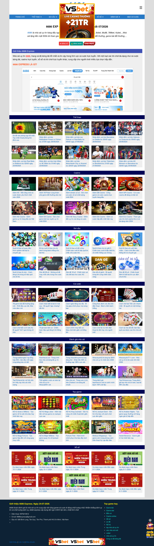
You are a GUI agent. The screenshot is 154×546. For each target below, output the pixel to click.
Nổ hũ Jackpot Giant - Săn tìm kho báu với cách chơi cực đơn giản (102, 413)
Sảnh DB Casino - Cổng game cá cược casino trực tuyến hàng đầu (102, 194)
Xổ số (100, 17)
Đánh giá (115, 17)
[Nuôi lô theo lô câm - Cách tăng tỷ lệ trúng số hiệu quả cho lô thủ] (24, 269)
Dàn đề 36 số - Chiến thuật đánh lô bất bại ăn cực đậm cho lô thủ (129, 274)
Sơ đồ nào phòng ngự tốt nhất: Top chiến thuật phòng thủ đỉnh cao (24, 137)
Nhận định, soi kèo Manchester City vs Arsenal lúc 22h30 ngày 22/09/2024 (76, 163)
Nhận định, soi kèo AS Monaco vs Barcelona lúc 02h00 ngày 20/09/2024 (128, 163)
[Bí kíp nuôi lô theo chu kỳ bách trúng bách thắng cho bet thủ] (50, 245)
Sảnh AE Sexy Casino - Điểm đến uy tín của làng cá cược (77, 217)
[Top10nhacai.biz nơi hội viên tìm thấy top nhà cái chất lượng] (24, 377)
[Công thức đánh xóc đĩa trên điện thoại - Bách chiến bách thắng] (103, 300)
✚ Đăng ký (64, 43)
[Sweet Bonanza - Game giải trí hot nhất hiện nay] (130, 432)
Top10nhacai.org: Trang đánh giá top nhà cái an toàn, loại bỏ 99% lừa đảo (130, 382)
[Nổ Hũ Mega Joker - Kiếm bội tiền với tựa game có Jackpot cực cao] (50, 408)
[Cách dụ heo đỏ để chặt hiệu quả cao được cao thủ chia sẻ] (130, 324)
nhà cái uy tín (111, 536)
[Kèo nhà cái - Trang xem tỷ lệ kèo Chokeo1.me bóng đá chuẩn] (77, 377)
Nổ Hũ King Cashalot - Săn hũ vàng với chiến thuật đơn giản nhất (77, 413)
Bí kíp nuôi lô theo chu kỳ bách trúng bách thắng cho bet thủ (49, 250)
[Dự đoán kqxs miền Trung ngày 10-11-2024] (77, 464)
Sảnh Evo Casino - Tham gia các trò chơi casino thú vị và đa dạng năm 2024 (129, 218)
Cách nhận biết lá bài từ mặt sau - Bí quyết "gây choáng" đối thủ (49, 305)
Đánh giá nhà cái (77, 339)
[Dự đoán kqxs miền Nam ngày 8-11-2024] (77, 486)
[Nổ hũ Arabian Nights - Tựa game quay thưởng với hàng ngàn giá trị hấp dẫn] (130, 408)
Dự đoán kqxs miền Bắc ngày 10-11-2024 (24, 468)
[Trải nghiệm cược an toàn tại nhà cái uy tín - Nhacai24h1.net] (50, 377)
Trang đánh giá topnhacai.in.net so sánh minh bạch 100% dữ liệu (103, 382)
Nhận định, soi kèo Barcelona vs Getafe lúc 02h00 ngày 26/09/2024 (103, 139)
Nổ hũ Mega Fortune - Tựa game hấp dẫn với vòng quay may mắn (23, 437)
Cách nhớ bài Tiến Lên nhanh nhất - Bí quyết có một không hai (130, 305)
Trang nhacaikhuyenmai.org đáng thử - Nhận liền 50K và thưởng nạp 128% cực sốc (76, 359)
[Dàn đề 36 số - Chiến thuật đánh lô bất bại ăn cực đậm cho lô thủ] (130, 269)
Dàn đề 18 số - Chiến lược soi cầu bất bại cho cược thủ (77, 273)
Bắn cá (108, 513)
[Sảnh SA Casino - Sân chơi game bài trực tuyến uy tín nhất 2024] (50, 213)
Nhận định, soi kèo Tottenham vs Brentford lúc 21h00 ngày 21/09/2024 (103, 163)
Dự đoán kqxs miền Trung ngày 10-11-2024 (75, 468)
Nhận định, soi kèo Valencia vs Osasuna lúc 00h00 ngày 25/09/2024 (129, 139)
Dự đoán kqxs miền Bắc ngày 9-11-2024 (103, 468)
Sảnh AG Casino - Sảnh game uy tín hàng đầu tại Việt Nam (23, 218)
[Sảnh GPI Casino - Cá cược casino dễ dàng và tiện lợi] (130, 189)
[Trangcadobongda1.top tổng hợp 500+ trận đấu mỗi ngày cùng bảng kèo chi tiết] (24, 354)
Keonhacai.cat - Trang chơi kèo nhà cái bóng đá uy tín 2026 (49, 359)
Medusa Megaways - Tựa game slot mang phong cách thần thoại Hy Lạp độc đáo (103, 437)
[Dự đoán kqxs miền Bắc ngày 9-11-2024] (103, 464)
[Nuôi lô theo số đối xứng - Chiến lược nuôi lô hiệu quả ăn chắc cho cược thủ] (77, 245)
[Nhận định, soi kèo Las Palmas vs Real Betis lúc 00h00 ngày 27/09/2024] (77, 134)
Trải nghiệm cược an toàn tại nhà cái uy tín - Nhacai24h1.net (49, 382)
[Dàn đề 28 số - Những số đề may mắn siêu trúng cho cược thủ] (50, 269)
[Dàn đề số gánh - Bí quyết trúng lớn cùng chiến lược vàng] (103, 269)
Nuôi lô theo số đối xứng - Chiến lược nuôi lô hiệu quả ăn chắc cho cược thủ (77, 250)
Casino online (111, 516)
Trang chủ (20, 17)
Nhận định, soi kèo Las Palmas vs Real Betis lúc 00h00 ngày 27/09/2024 (75, 139)
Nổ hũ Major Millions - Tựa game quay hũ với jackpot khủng (49, 437)
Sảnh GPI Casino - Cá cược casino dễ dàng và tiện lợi (129, 193)
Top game (77, 391)
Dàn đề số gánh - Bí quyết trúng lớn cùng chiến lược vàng (102, 274)
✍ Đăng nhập (76, 43)
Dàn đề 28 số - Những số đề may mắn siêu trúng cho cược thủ (50, 274)
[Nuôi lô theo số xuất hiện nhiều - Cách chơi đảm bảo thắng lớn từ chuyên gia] (130, 245)
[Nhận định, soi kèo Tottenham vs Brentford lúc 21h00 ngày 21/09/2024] (103, 158)
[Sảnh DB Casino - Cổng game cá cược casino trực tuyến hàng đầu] (103, 189)
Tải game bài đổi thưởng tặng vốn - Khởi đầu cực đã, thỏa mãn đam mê (23, 305)
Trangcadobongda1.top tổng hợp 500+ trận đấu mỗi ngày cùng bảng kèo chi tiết (23, 359)
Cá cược (77, 283)
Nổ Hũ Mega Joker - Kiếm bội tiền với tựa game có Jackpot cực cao (50, 413)
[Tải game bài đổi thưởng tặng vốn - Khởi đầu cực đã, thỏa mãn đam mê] (24, 300)
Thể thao (37, 17)
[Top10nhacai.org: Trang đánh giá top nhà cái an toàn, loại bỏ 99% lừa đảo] (130, 377)
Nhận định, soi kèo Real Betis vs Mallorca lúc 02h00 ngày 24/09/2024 (23, 163)
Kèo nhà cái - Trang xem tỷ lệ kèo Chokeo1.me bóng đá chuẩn (76, 382)
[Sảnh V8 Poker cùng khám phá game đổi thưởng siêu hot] (50, 189)
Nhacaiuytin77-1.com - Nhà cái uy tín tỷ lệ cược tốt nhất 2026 (129, 359)
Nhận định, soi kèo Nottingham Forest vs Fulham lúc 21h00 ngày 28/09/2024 (50, 139)
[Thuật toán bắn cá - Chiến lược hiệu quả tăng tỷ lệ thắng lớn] (50, 324)
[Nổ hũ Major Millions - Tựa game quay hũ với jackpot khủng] (50, 432)
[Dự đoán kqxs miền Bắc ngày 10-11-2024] (24, 464)
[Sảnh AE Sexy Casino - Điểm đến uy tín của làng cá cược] (77, 213)
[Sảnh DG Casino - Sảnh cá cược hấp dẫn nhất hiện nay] (103, 213)
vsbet (108, 533)
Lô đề (108, 521)
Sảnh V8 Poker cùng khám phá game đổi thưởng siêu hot (50, 193)
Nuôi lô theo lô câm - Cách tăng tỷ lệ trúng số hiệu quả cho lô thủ (22, 274)
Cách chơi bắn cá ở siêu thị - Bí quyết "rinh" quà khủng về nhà (23, 329)
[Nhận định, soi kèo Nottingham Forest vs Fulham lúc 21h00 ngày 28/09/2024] (50, 134)
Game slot (110, 510)
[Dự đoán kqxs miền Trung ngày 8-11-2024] (103, 486)
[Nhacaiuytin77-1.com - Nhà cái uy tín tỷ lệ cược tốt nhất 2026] (130, 354)
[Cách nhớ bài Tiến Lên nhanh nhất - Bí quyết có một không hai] (130, 300)
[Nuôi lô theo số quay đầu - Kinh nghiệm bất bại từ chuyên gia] (24, 245)
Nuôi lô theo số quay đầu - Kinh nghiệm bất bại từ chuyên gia (22, 250)
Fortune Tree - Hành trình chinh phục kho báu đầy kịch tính (76, 437)
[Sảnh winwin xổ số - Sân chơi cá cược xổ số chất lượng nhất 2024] (77, 189)
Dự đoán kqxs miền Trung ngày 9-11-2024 (22, 490)
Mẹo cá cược (133, 17)
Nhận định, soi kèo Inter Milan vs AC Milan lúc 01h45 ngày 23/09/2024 (50, 163)
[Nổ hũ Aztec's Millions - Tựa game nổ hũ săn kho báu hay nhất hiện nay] (24, 408)
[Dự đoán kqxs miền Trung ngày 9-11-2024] (24, 486)
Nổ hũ (108, 524)
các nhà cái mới (112, 530)
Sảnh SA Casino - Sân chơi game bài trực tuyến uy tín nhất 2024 (49, 218)
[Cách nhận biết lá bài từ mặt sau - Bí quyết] (50, 300)
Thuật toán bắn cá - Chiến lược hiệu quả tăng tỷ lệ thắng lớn (50, 329)
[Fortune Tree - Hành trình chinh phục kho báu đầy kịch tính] (77, 432)
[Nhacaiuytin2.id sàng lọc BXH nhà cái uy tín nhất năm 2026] (103, 354)
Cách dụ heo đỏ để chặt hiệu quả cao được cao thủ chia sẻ (130, 328)
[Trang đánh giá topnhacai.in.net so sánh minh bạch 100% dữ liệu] (103, 377)
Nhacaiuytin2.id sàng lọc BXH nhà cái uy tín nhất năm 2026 (103, 358)
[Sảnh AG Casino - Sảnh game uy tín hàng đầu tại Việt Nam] (24, 213)
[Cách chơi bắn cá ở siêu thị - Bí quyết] (24, 324)
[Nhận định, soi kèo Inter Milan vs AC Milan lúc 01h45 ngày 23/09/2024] (50, 158)
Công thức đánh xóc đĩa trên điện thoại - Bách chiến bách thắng (103, 305)
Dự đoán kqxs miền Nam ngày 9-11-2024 (128, 468)
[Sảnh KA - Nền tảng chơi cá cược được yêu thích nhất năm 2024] (24, 189)
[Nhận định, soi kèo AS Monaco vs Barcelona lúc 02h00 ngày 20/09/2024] (130, 158)
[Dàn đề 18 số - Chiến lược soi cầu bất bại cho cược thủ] (77, 269)
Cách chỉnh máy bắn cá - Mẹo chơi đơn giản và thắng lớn (76, 329)
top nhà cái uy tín (112, 527)
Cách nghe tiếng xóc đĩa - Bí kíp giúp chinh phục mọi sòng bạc (76, 305)
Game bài (110, 507)
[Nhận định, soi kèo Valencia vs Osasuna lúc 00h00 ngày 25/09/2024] (130, 134)
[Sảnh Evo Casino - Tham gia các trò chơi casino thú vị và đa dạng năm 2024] (130, 213)
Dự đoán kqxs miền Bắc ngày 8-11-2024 (50, 490)
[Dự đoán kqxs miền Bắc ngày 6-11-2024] (130, 486)
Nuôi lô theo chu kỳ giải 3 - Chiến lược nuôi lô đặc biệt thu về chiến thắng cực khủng (104, 250)
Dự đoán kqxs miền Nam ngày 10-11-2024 (48, 468)
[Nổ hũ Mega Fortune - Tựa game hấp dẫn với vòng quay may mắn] (24, 432)
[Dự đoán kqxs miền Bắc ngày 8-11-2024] (50, 486)
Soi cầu (53, 17)
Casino (77, 172)
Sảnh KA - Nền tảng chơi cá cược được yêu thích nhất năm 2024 (23, 194)
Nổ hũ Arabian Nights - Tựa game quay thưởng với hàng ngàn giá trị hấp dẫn (129, 413)
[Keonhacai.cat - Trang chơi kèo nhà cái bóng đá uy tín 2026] (50, 354)
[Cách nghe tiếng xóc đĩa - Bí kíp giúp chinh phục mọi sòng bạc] (77, 300)
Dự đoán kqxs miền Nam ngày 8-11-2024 (75, 490)
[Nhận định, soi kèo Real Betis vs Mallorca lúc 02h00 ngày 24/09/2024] (24, 158)
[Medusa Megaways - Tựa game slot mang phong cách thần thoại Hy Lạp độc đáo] (103, 432)
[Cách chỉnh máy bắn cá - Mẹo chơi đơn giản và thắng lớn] (77, 324)
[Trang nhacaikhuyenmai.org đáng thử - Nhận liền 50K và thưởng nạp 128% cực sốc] (77, 354)
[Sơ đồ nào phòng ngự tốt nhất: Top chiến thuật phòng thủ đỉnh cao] (24, 132)
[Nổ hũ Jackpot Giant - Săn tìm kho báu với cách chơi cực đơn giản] (103, 408)
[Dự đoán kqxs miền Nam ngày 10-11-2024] (50, 464)
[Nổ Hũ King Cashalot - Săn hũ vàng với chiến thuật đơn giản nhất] (77, 408)
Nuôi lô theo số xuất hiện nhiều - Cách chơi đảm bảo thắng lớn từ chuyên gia (129, 250)
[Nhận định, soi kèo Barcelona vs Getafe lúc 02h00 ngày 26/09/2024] (103, 134)
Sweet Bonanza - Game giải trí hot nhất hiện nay (129, 436)
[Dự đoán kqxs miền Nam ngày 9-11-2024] (130, 464)
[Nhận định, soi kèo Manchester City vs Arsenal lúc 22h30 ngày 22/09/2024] (77, 158)
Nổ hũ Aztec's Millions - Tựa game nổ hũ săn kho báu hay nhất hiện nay (23, 413)
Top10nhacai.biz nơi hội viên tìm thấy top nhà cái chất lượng (23, 382)
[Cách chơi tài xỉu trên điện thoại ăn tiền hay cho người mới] (103, 324)
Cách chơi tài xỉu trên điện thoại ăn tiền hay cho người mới (102, 329)
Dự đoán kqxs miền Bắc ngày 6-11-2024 (130, 490)
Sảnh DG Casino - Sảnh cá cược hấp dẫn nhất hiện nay (103, 217)
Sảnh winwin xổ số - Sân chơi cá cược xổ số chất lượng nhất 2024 (77, 194)
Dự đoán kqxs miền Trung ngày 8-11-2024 (102, 490)
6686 (30, 32)
